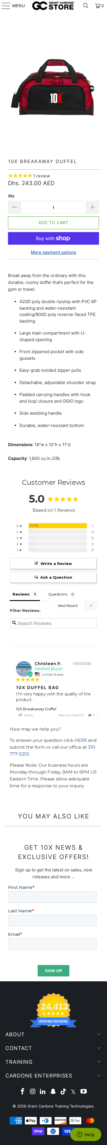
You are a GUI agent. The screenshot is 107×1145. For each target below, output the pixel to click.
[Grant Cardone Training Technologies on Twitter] (73, 1092)
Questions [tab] (57, 594)
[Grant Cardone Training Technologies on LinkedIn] (43, 1092)
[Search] (85, 5)
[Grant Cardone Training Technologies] (53, 5)
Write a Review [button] (56, 563)
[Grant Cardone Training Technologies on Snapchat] (53, 1092)
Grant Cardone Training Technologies (60, 1106)
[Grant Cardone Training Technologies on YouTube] (84, 1092)
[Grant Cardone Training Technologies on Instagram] (33, 1092)
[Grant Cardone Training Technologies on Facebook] (23, 1092)
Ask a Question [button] (56, 577)
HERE (80, 740)
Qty (11, 195)
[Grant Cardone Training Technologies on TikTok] (63, 1092)
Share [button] (28, 715)
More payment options (53, 252)
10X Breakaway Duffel (36, 709)
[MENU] (3, 5)
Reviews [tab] (21, 594)
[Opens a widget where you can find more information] (85, 1135)
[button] (91, 715)
